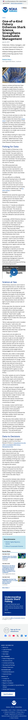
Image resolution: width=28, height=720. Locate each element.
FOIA (14, 710)
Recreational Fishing (9, 665)
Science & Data (7, 674)
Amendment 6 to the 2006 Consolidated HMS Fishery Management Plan (14, 445)
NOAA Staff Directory (9, 689)
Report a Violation (8, 683)
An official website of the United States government (14, 2)
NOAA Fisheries (14, 718)
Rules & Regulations (8, 658)
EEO (10, 710)
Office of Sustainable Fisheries (14, 546)
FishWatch (6, 652)
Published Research (8, 672)
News (4, 17)
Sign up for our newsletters (15, 630)
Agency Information (7, 645)
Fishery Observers (8, 667)
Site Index (5, 654)
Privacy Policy (20, 712)
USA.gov (6, 714)
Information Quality (22, 710)
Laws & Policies (7, 649)
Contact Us (4, 676)
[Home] (9, 9)
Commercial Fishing (8, 663)
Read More (8, 612)
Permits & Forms (7, 661)
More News (5, 587)
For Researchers (6, 669)
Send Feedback (8, 694)
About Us (5, 647)
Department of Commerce (16, 714)
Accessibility (4, 710)
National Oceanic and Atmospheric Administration (14, 716)
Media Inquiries (7, 681)
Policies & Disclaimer (10, 712)
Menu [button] (25, 8)
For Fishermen (5, 656)
